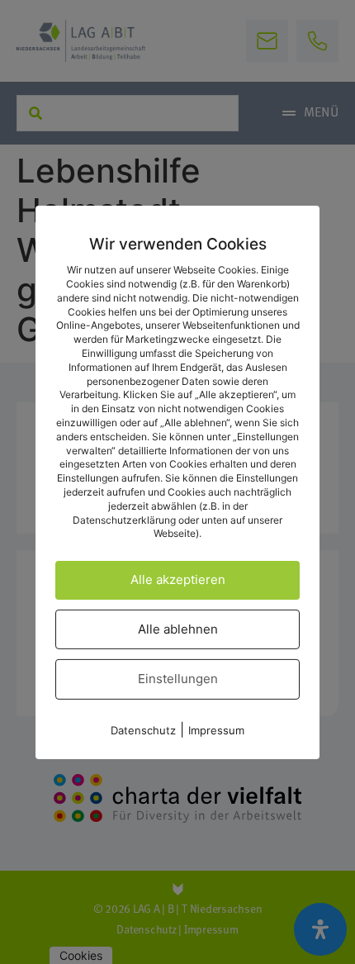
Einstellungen (178, 678)
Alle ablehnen (178, 629)
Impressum (216, 730)
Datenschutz (143, 730)
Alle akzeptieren (177, 579)
